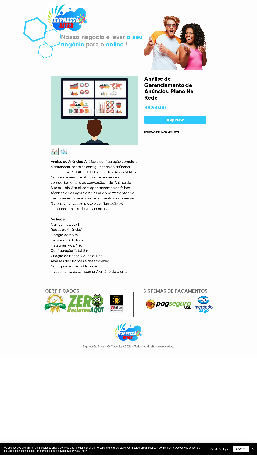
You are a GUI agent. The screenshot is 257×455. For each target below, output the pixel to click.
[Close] (253, 449)
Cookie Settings (219, 449)
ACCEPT (241, 449)
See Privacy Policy (77, 450)
